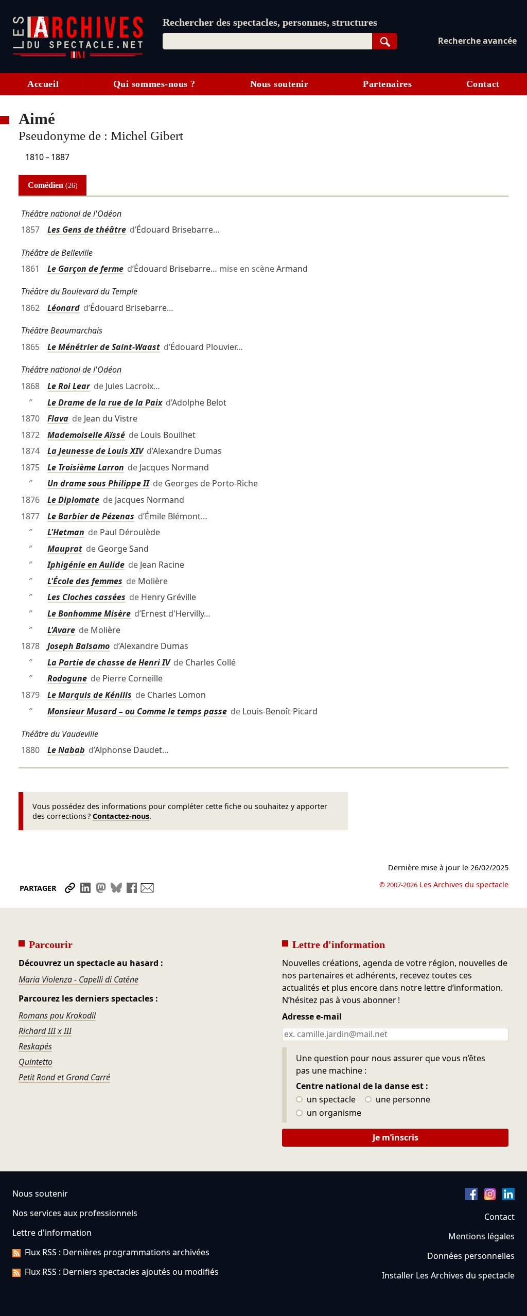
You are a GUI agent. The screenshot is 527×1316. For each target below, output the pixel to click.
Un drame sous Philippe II (98, 483)
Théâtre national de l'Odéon (71, 213)
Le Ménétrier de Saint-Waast (103, 347)
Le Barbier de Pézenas (90, 516)
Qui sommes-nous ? (154, 84)
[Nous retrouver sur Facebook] (471, 1197)
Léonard (63, 307)
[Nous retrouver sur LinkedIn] (508, 1197)
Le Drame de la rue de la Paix (104, 402)
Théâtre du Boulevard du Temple (79, 291)
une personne (402, 1099)
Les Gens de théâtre (86, 229)
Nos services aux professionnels (74, 1213)
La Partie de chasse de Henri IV (108, 662)
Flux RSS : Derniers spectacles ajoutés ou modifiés (122, 1271)
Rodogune (67, 678)
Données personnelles (471, 1255)
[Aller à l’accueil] (78, 55)
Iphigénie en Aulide (86, 564)
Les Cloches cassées (86, 597)
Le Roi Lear (68, 386)
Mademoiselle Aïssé (86, 435)
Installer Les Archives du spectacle (448, 1275)
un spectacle (330, 1099)
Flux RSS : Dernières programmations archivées (117, 1252)
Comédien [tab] (53, 185)
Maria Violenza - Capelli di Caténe (78, 979)
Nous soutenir (279, 84)
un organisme (333, 1113)
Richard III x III (45, 1031)
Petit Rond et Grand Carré (64, 1077)
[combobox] (267, 41)
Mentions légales (481, 1236)
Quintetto (35, 1061)
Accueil (43, 84)
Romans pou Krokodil (57, 1015)
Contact (483, 84)
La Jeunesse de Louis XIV (95, 451)
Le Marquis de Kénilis (89, 694)
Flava (57, 418)
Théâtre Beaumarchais (61, 330)
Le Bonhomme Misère (89, 613)
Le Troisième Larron (85, 467)
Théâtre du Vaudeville (59, 734)
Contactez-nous (121, 816)
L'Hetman (65, 532)
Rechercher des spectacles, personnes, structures (270, 22)
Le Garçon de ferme (85, 268)
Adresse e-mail (312, 1017)
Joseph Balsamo (78, 646)
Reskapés (35, 1046)
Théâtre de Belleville (57, 252)
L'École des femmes (84, 581)
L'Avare (61, 630)
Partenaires (387, 84)
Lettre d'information (52, 1232)
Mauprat (64, 548)
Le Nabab (66, 750)
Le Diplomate (73, 499)
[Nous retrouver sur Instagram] (490, 1197)
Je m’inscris (395, 1137)
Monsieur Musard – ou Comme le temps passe (137, 711)
